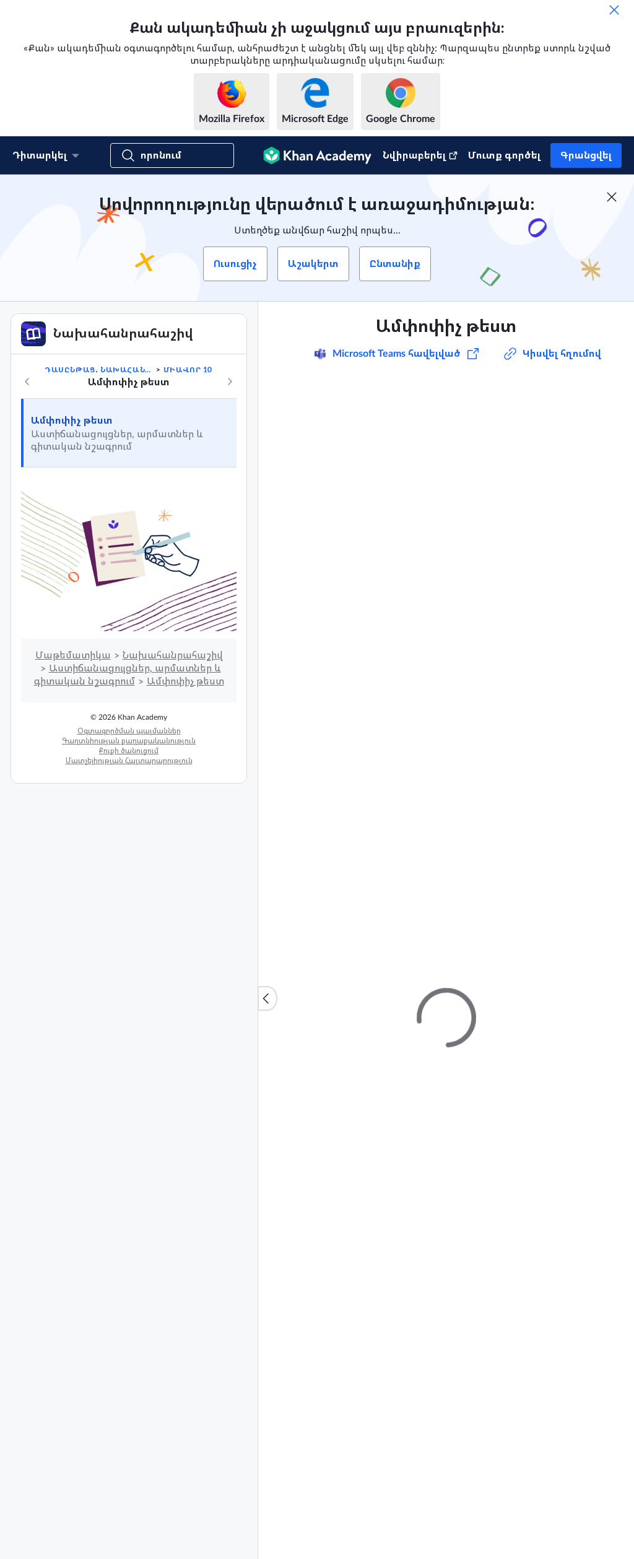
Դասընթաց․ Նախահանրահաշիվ (99, 369)
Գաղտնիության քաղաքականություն (129, 741)
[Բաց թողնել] (614, 10)
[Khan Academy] (317, 155)
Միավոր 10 (187, 369)
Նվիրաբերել (414, 155)
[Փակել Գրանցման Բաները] (611, 197)
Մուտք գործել (504, 155)
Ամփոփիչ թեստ (72, 421)
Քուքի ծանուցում (128, 750)
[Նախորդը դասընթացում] (27, 381)
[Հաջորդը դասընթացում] (229, 381)
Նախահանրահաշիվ (173, 655)
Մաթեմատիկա (73, 655)
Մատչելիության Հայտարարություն (129, 760)
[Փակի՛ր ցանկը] (267, 998)
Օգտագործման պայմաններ (129, 731)
